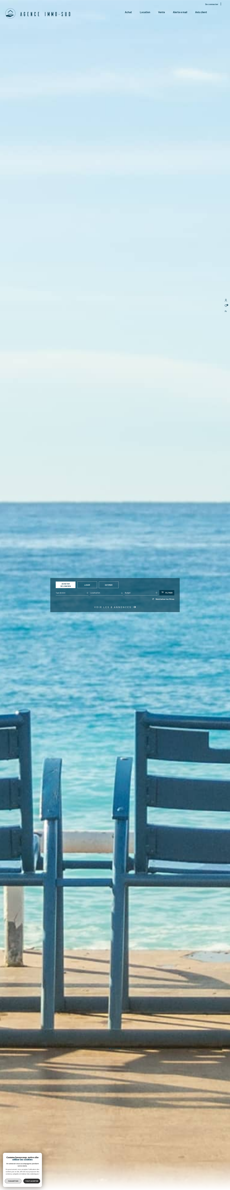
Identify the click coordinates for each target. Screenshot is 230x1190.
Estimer (108, 585)
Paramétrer (13, 1181)
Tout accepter (31, 1181)
